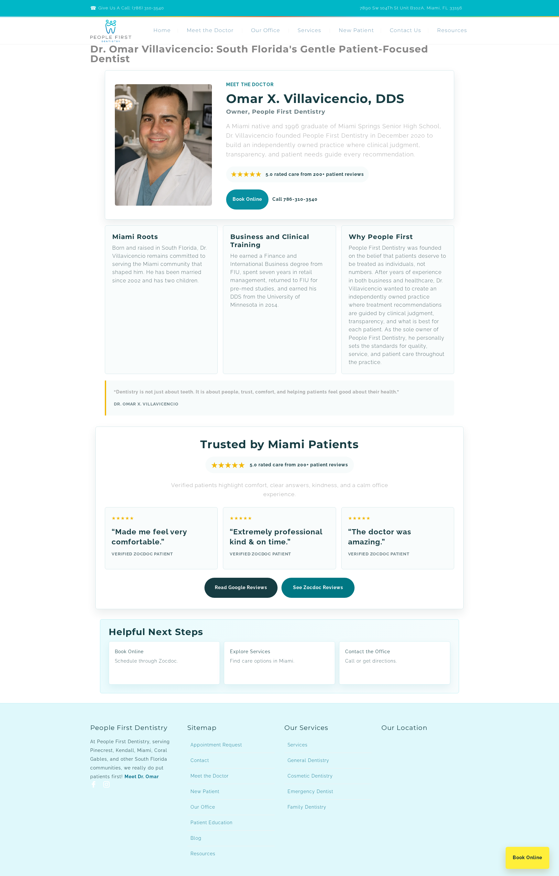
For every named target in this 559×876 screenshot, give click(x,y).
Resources (452, 30)
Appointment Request (216, 744)
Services (309, 30)
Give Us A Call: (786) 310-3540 (131, 8)
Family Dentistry (307, 807)
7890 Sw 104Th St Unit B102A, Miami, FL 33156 (411, 8)
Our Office (265, 30)
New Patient (356, 30)
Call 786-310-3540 (295, 199)
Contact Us (405, 30)
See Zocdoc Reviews (318, 587)
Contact (200, 760)
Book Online (527, 857)
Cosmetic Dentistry (310, 776)
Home (162, 30)
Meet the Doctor (210, 30)
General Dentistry (308, 760)
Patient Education (212, 822)
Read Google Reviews (241, 587)
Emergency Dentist (310, 791)
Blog (196, 838)
